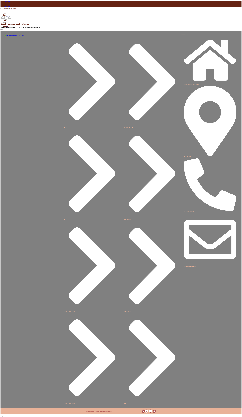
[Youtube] (150, 411)
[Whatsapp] (143, 411)
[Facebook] (146, 411)
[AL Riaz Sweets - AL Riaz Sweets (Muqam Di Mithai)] (8, 8)
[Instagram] (154, 411)
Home (4, 13)
